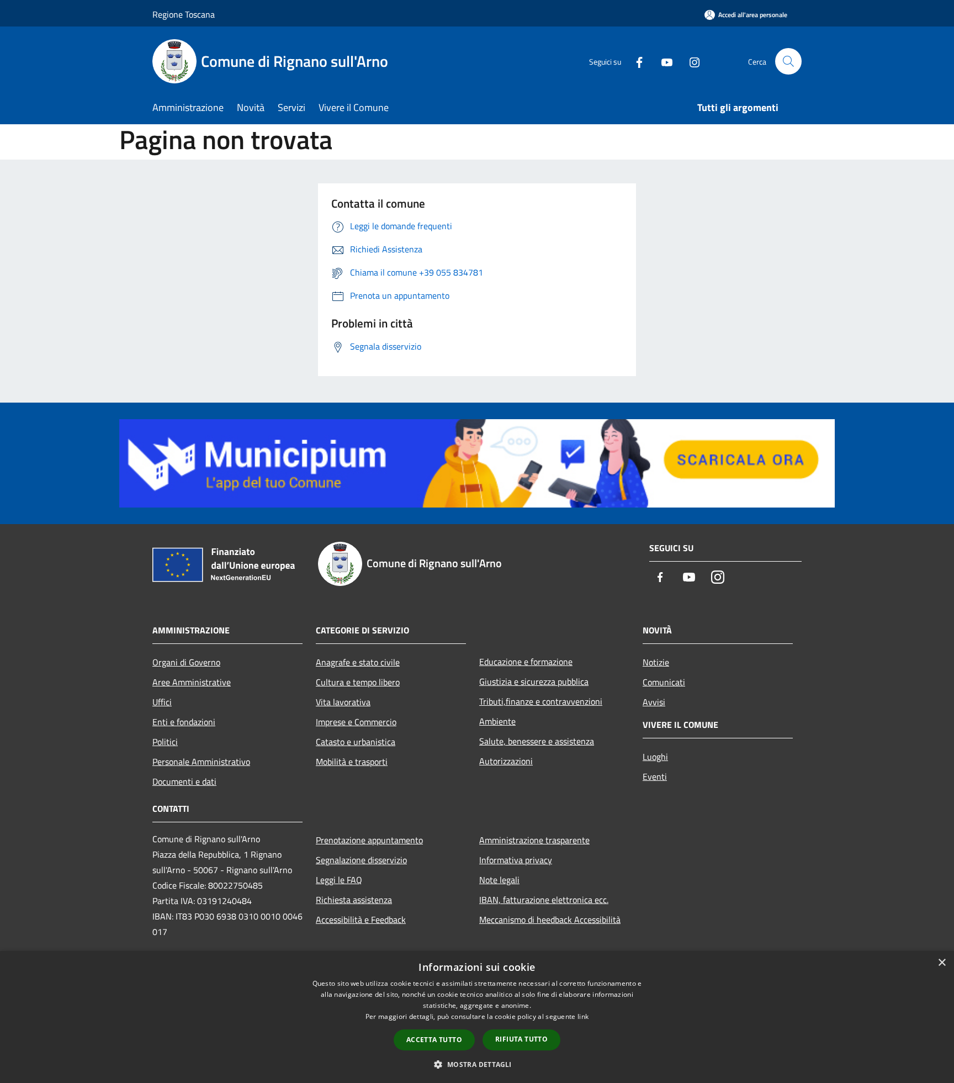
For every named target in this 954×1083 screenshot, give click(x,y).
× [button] (941, 963)
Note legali (499, 879)
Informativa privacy (515, 860)
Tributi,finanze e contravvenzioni (540, 701)
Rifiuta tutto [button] (521, 1039)
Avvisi (654, 702)
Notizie (656, 662)
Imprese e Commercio (356, 721)
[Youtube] (662, 61)
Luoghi (655, 756)
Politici (165, 741)
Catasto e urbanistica (355, 741)
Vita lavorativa (343, 702)
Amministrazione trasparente (534, 840)
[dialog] (477, 1017)
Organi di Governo (186, 662)
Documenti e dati (184, 781)
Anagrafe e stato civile (358, 662)
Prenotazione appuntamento (369, 840)
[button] (476, 1064)
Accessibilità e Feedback (361, 919)
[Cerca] (788, 61)
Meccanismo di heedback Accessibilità (550, 919)
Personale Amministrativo (201, 761)
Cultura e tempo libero (358, 682)
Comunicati (664, 682)
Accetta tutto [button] (434, 1039)
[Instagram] (690, 61)
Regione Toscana (183, 14)
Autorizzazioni (506, 761)
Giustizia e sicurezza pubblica (534, 681)
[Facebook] (635, 61)
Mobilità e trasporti (352, 761)
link (583, 1016)
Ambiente (497, 721)
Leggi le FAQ (339, 879)
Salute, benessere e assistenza (536, 741)
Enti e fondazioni (183, 721)
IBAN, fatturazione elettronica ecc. (543, 899)
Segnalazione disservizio (361, 860)
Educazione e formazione (526, 661)
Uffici (162, 702)
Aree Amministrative (191, 682)
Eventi (655, 776)
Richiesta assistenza (354, 899)
